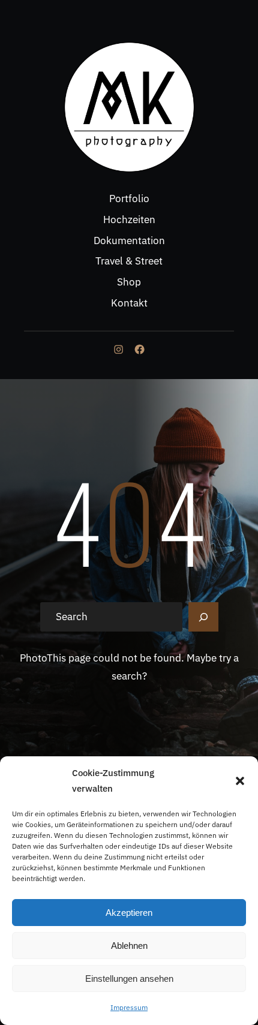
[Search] (203, 617)
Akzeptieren (129, 912)
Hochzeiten (129, 219)
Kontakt (129, 302)
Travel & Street (129, 260)
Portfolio (129, 198)
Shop (129, 281)
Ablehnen (129, 945)
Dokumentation (129, 240)
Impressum (129, 1007)
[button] (240, 781)
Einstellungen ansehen (129, 978)
